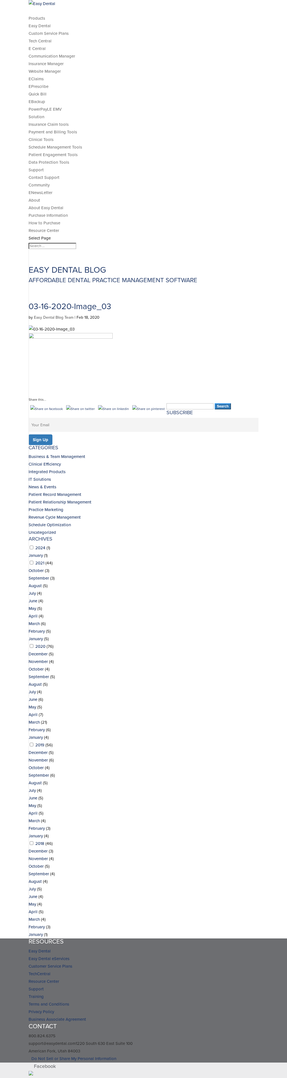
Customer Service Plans (50, 966)
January (36, 555)
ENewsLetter (40, 192)
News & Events (42, 486)
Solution (36, 116)
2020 (40, 646)
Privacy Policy (41, 1011)
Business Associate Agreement (57, 1019)
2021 (39, 563)
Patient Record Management (55, 494)
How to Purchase (44, 222)
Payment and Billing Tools (53, 132)
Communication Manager (52, 56)
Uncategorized (42, 532)
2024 (40, 547)
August (35, 585)
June (33, 600)
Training (36, 996)
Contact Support (44, 177)
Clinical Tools (41, 139)
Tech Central (40, 41)
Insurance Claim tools (49, 124)
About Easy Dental (46, 207)
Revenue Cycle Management (55, 517)
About (34, 200)
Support (36, 169)
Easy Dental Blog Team (53, 317)
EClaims (36, 78)
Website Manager (45, 71)
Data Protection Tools (49, 162)
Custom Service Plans (49, 33)
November (38, 661)
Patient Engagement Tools (53, 154)
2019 (39, 744)
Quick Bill (38, 94)
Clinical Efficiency (45, 464)
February (37, 631)
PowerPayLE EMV (45, 109)
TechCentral (39, 973)
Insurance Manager (46, 63)
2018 (39, 843)
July (32, 593)
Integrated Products (47, 471)
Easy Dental (40, 25)
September (39, 578)
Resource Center (44, 230)
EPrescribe (38, 86)
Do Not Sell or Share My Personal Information (73, 1058)
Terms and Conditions (49, 1004)
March (34, 623)
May (32, 608)
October (36, 570)
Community (39, 185)
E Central (37, 48)
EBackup (37, 101)
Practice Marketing (46, 509)
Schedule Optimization (50, 524)
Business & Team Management (57, 456)
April (33, 616)
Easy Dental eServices (49, 958)
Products (37, 18)
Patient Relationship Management (60, 502)
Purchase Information (48, 215)
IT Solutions (40, 479)
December (38, 654)
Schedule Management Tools (55, 147)
